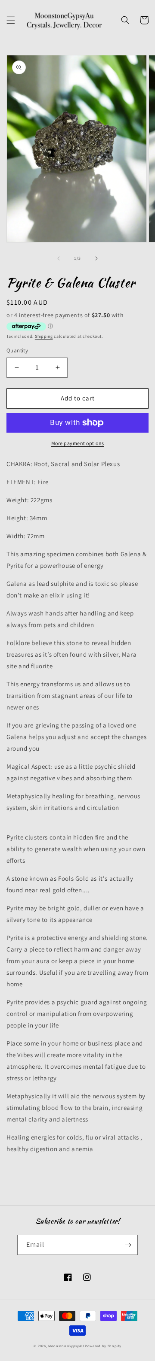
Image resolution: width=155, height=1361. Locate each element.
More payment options (77, 443)
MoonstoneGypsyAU (66, 1345)
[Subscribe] (127, 1245)
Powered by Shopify (103, 1345)
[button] (10, 20)
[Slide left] (58, 258)
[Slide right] (96, 258)
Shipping (44, 336)
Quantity (17, 350)
